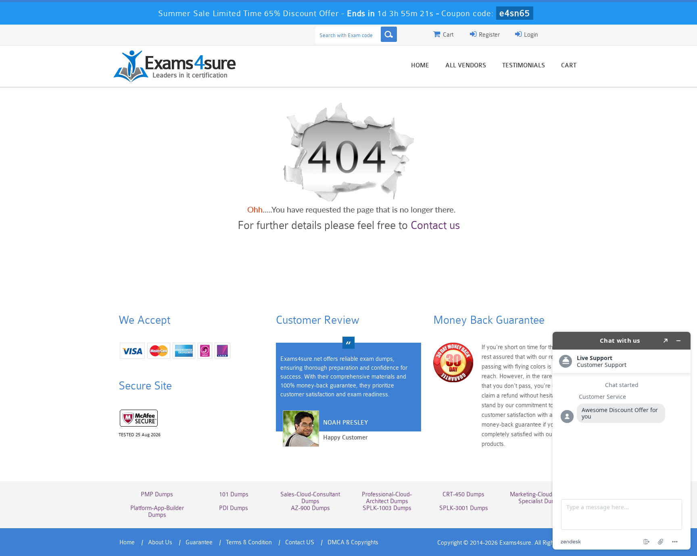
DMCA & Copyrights (353, 542)
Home (420, 65)
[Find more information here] (621, 440)
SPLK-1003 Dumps (387, 508)
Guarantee (199, 542)
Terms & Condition (249, 542)
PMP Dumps (157, 494)
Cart (568, 65)
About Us (160, 542)
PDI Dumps (233, 508)
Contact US (299, 542)
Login (530, 34)
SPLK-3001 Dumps (463, 508)
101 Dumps (233, 494)
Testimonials (523, 65)
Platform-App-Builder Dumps (157, 512)
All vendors (465, 65)
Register (488, 34)
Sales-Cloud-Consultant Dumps (310, 498)
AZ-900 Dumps (310, 508)
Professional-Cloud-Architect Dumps (387, 498)
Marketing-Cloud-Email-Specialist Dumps (540, 498)
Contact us (435, 225)
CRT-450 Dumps (463, 494)
